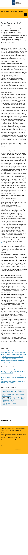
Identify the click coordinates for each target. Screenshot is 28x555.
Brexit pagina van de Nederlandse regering (11, 390)
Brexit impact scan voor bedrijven (9, 403)
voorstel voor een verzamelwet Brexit (17, 397)
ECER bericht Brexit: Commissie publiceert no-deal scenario (13, 369)
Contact (2, 442)
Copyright (17, 444)
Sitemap (2, 445)
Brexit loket (4, 404)
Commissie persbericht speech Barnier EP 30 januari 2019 (14, 354)
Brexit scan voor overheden (8, 400)
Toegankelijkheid (18, 449)
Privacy (16, 447)
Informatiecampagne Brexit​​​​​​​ (8, 401)
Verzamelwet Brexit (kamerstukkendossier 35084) (13, 398)
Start (2, 11)
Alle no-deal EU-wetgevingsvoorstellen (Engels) (12, 375)
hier (2, 242)
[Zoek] (25, 14)
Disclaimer (17, 445)
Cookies (16, 442)
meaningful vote (12, 81)
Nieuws (7, 11)
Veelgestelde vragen (5, 444)
